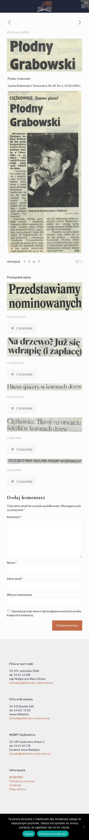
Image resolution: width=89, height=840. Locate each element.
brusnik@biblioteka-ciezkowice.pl (29, 718)
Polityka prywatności (22, 781)
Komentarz (14, 517)
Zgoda (28, 833)
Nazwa (12, 562)
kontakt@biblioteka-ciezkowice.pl (30, 753)
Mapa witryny (17, 789)
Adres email (15, 578)
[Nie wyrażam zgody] (84, 827)
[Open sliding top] (84, 4)
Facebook (15, 785)
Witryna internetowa (19, 594)
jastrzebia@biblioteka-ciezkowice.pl (31, 682)
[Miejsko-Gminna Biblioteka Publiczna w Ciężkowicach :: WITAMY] (44, 6)
